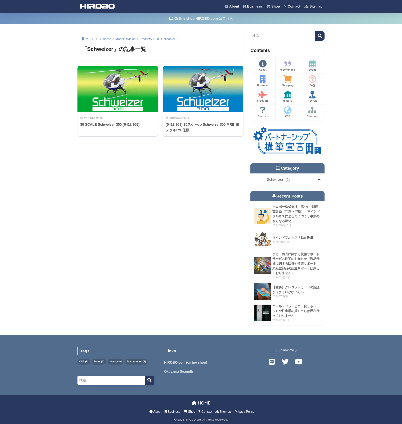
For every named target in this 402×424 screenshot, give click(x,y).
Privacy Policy (244, 411)
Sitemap (315, 6)
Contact (293, 6)
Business (254, 6)
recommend (287, 69)
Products (262, 100)
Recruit (312, 100)
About (234, 6)
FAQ (312, 85)
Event (312, 69)
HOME (203, 403)
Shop (275, 6)
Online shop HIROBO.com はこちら (203, 19)
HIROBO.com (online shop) (185, 362)
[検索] (320, 36)
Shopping (288, 85)
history (116, 361)
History (287, 100)
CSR (287, 116)
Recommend (136, 361)
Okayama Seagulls (179, 371)
